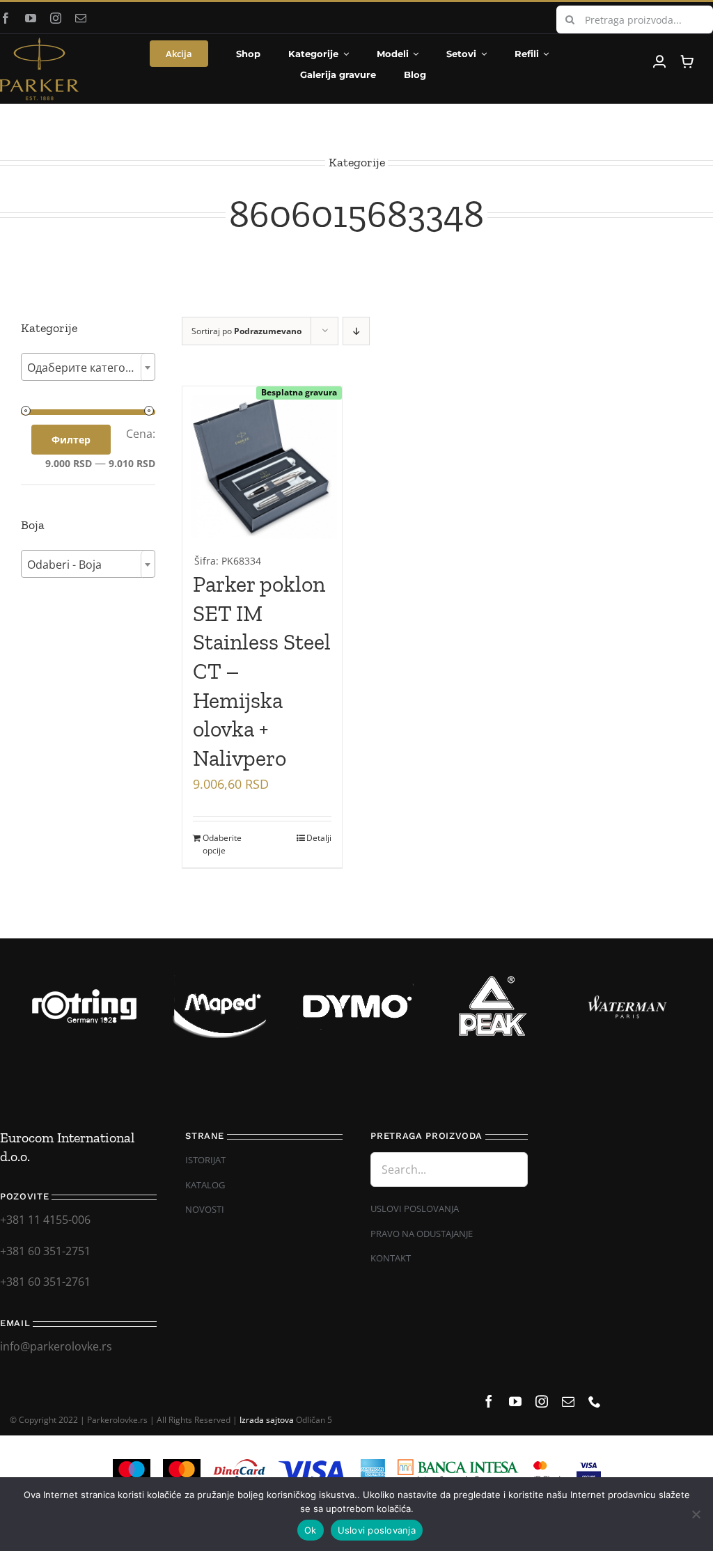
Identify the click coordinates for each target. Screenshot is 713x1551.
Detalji (318, 838)
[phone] (594, 1401)
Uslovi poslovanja (377, 1530)
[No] (696, 1514)
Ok (310, 1530)
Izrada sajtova (267, 1420)
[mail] (80, 18)
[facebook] (5, 18)
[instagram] (55, 18)
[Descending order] (356, 331)
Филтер (71, 439)
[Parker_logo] (39, 43)
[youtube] (30, 18)
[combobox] (88, 367)
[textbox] (88, 367)
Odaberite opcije (222, 844)
